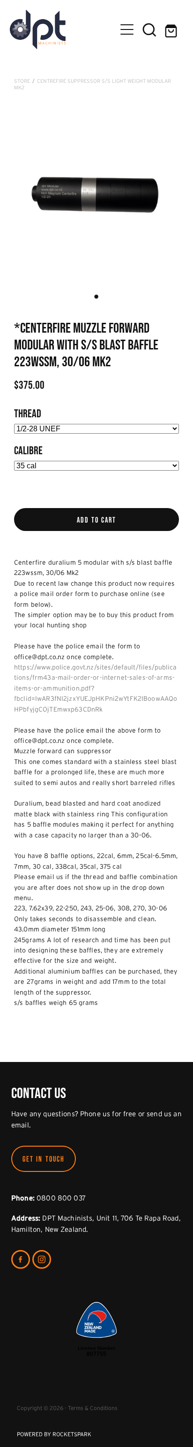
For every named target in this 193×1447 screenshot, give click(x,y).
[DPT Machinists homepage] (63, 29)
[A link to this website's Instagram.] (41, 1259)
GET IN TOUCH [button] (43, 1159)
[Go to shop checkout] (172, 29)
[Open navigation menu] (127, 29)
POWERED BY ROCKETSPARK (54, 1434)
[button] (149, 29)
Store (22, 81)
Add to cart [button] (97, 520)
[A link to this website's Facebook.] (20, 1259)
